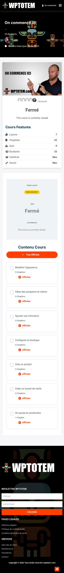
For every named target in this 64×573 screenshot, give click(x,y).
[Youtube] (57, 569)
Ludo (15, 40)
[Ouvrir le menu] (59, 5)
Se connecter (50, 5)
